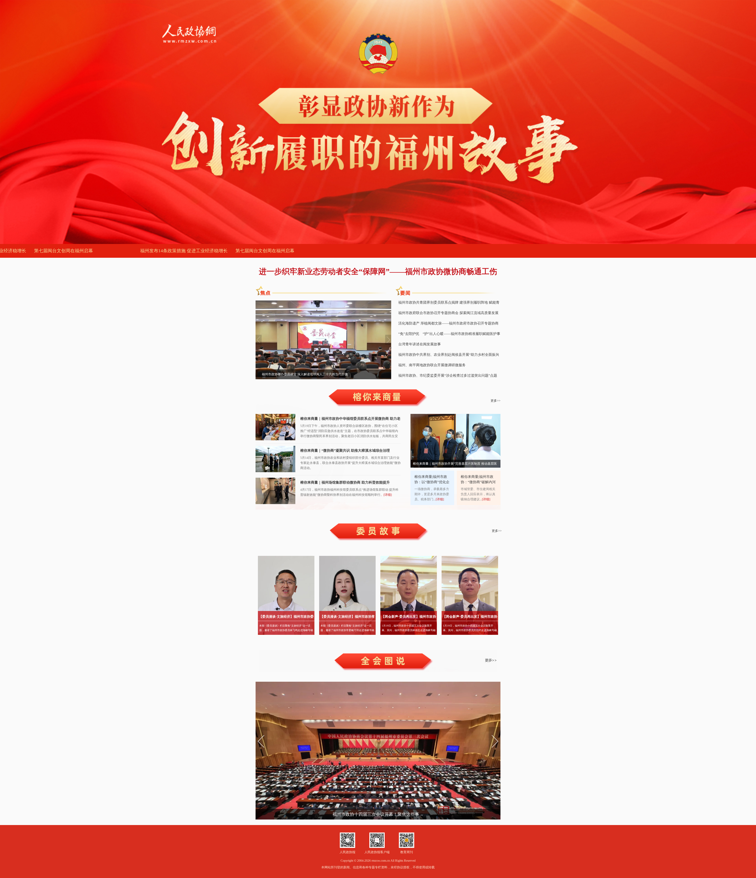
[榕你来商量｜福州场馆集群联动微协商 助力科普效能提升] (275, 491)
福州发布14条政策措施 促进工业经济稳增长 (149, 250)
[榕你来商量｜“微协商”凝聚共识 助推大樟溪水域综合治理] (275, 459)
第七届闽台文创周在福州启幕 (230, 250)
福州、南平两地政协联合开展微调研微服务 (432, 365)
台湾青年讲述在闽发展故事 (419, 344)
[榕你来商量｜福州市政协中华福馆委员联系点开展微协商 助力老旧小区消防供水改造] (275, 427)
